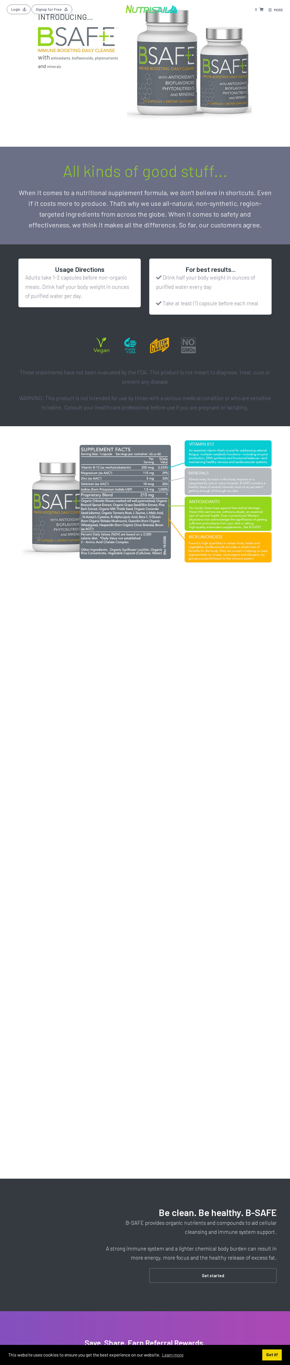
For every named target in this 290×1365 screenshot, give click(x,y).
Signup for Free (49, 9)
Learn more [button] (173, 1354)
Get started (213, 1275)
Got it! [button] (272, 1354)
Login (16, 9)
